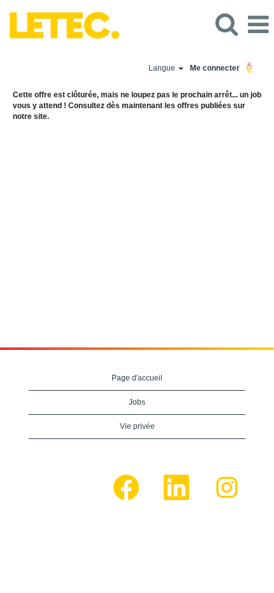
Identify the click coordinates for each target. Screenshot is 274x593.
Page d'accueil (137, 377)
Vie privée (137, 426)
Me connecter (215, 68)
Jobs (137, 402)
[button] (258, 24)
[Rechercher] (226, 23)
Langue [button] (162, 68)
